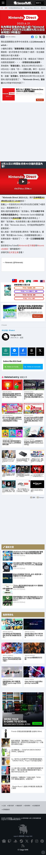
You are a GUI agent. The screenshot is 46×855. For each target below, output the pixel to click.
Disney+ (41, 497)
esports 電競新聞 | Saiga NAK (23, 836)
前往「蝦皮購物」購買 (29, 287)
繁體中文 (39, 3)
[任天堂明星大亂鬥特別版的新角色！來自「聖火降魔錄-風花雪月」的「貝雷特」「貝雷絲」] (12, 624)
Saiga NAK (23, 3)
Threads (32, 353)
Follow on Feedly (12, 367)
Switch (12, 330)
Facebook (23, 353)
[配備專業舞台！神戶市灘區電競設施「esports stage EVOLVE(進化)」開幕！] (12, 671)
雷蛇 (34, 497)
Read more (36, 316)
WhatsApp (5, 353)
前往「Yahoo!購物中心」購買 (29, 291)
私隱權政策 (36, 806)
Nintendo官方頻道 (27, 245)
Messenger (14, 353)
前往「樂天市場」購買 (29, 295)
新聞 (2, 37)
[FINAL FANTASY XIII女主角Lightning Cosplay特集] (34, 671)
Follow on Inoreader (34, 367)
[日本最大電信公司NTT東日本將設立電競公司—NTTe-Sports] (34, 624)
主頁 (4, 806)
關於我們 (11, 806)
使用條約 (27, 806)
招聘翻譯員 (6, 809)
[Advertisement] (23, 135)
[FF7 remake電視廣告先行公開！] (34, 648)
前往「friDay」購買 (30, 298)
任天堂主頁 (14, 252)
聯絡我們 (19, 806)
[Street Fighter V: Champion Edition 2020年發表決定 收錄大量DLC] (12, 648)
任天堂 (5, 330)
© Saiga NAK (23, 850)
